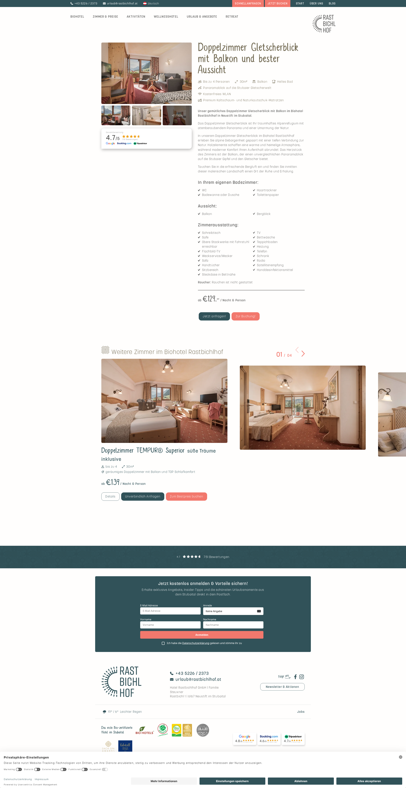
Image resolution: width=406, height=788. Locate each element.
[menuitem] (105, 16)
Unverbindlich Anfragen (142, 496)
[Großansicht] (146, 73)
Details (110, 496)
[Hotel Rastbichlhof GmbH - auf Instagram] (301, 677)
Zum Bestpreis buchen (186, 496)
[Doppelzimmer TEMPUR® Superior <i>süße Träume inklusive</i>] (164, 401)
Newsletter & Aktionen (282, 687)
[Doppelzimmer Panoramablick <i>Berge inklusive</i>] (303, 408)
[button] (297, 350)
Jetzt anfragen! (214, 316)
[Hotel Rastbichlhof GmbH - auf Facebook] (295, 677)
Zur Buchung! (246, 316)
